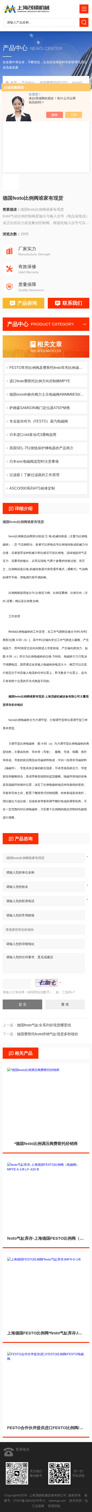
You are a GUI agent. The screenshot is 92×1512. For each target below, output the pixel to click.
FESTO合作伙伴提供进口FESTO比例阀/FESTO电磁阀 (46, 1428)
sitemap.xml (57, 1500)
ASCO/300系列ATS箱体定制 (32, 488)
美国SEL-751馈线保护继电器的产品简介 (41, 448)
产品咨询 (27, 303)
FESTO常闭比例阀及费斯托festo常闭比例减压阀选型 (48, 368)
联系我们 (72, 303)
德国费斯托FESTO (54, 82)
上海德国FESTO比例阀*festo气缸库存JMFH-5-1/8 (46, 1333)
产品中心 (28, 82)
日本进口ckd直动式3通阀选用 (32, 435)
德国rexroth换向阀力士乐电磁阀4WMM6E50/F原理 (48, 394)
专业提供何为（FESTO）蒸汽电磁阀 (38, 421)
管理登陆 (54, 1506)
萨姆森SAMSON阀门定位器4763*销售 (39, 408)
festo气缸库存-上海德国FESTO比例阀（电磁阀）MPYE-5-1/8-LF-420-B (46, 1238)
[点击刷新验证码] (47, 983)
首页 (13, 82)
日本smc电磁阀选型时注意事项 (34, 461)
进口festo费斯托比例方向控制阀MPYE (39, 381)
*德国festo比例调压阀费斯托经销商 (46, 1143)
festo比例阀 (81, 82)
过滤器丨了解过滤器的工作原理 (34, 475)
